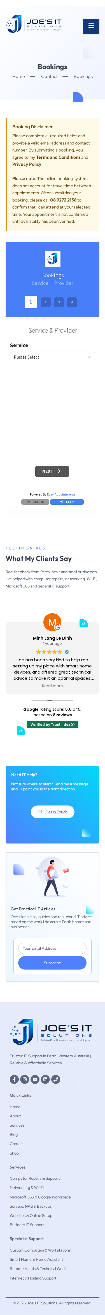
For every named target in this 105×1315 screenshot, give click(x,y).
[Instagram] (24, 1079)
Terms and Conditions (58, 157)
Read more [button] (52, 686)
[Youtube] (35, 1079)
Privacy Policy (27, 164)
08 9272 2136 (63, 200)
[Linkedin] (45, 1079)
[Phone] (55, 1079)
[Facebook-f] (14, 1079)
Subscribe (52, 962)
